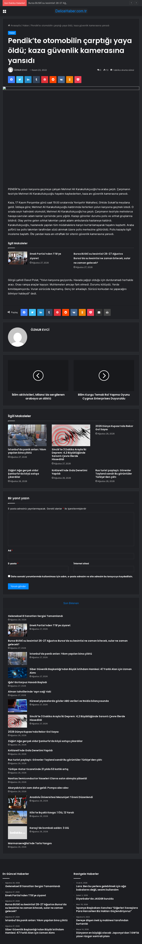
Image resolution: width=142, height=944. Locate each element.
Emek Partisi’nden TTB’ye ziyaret (50, 625)
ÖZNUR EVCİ (20, 70)
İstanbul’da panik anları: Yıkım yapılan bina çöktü (27, 451)
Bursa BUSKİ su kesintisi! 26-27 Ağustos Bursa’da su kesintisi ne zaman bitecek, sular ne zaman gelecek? (85, 3)
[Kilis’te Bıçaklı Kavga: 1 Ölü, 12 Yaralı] (17, 817)
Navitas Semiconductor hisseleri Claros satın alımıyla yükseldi (47, 778)
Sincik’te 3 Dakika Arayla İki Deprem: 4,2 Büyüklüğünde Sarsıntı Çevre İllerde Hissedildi (69, 454)
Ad (10, 550)
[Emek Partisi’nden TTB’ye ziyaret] (17, 258)
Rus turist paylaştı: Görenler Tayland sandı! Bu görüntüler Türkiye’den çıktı (113, 474)
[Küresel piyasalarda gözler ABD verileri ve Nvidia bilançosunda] (17, 705)
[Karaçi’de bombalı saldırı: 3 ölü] (17, 832)
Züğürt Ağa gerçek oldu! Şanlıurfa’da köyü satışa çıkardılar (23, 474)
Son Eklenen (71, 603)
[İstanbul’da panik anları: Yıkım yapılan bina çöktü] (27, 435)
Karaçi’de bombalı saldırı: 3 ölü (49, 828)
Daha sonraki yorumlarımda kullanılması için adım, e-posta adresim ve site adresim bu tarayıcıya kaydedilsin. (72, 576)
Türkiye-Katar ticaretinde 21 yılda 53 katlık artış (38, 769)
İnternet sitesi (81, 563)
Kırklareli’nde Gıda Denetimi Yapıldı (69, 472)
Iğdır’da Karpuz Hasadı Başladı (27, 682)
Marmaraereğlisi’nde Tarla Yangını (30, 843)
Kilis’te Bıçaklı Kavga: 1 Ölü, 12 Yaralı (52, 812)
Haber (26, 25)
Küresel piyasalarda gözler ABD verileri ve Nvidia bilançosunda (69, 701)
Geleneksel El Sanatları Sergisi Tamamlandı (35, 616)
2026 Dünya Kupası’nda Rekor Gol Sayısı (114, 427)
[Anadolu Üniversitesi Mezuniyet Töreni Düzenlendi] (17, 801)
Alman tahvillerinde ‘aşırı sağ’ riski (29, 691)
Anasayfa (15, 25)
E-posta (13, 563)
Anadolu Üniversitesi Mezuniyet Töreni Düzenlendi (61, 797)
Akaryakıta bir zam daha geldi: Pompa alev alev (38, 788)
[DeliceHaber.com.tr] (71, 11)
